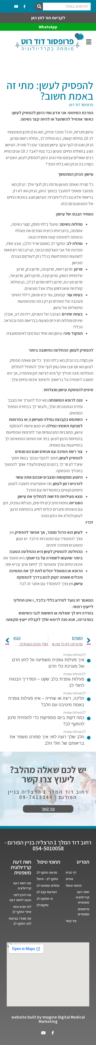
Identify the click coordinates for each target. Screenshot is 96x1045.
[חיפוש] (39, 6)
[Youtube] (16, 6)
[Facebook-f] (24, 6)
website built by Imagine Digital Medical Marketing (48, 1019)
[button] (88, 42)
